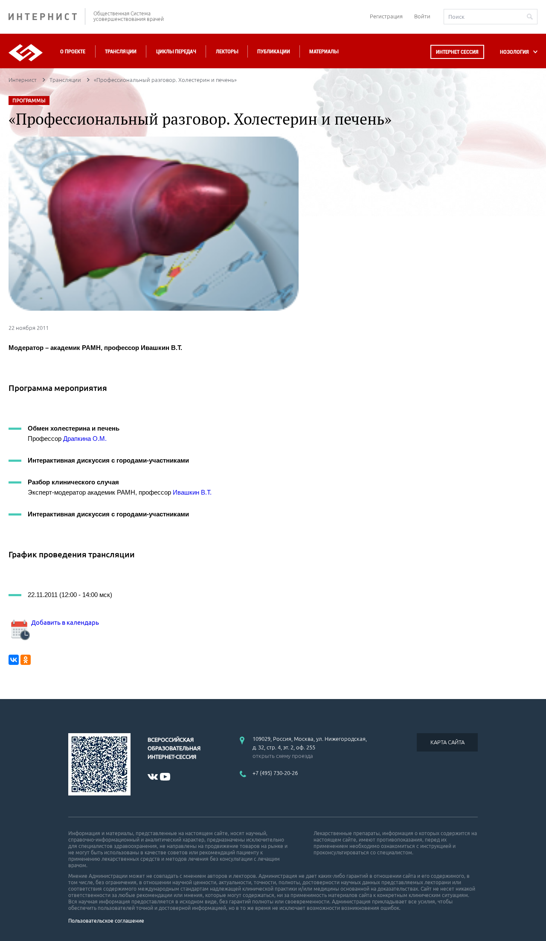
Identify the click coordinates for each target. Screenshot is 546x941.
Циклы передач (176, 51)
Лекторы (227, 51)
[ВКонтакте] (14, 660)
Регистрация (386, 16)
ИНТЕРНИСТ (47, 16)
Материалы (323, 51)
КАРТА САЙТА (447, 742)
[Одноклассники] (25, 660)
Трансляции (120, 51)
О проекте (72, 51)
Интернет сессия (457, 52)
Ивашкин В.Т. (192, 492)
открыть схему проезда (283, 756)
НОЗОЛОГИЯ (514, 52)
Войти (422, 16)
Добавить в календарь (64, 622)
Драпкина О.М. (85, 438)
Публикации (273, 51)
